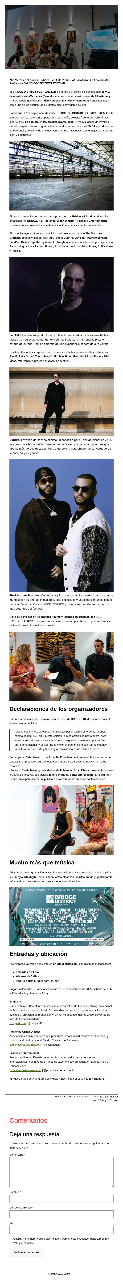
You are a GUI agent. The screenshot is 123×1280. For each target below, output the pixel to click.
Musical (114, 1096)
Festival (104, 1096)
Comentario (17, 1154)
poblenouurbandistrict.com (25, 1044)
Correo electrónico (21, 1207)
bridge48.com (17, 1023)
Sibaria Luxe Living (59, 1274)
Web (12, 1223)
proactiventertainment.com (25, 1070)
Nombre (15, 1192)
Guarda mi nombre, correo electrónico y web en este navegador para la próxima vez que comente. (61, 1241)
